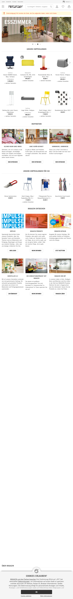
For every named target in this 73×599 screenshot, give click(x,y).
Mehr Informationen (46, 596)
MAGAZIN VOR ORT (60, 276)
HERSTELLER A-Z (12, 276)
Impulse (13, 231)
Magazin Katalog (60, 231)
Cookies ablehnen (26, 596)
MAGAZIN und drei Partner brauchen (23, 579)
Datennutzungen (24, 581)
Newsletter (20, 1)
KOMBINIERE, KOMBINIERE (60, 146)
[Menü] (3, 6)
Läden (3, 1)
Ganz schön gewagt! (36, 146)
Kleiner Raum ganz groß (13, 146)
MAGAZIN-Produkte (36, 231)
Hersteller (8, 1)
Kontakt (14, 1)
